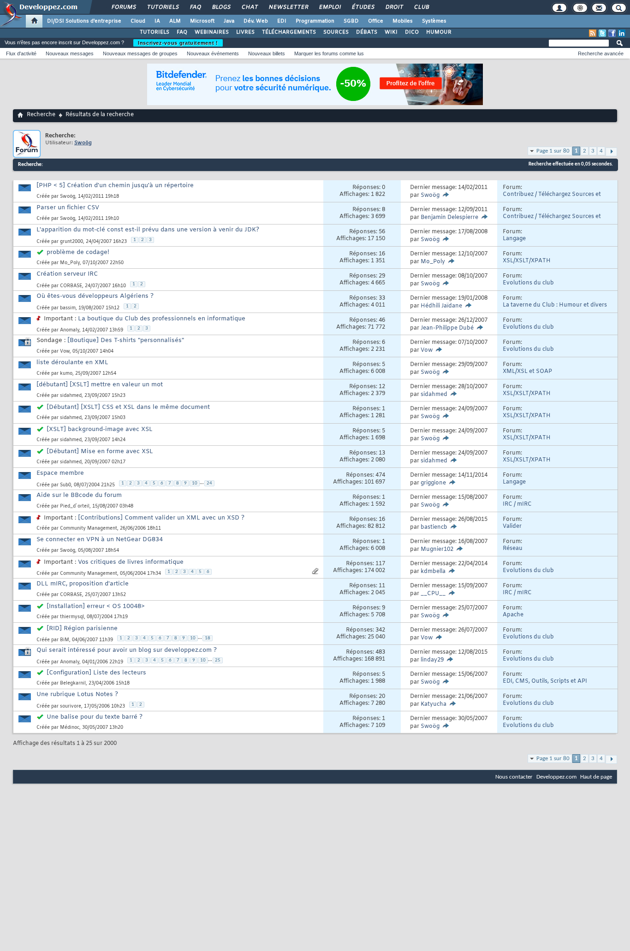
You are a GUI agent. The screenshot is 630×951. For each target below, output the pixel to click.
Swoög (67, 197)
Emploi (329, 7)
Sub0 (65, 485)
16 (382, 254)
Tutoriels (162, 7)
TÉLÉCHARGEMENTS (289, 32)
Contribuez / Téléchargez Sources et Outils (552, 198)
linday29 (432, 660)
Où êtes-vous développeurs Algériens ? (95, 296)
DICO (412, 32)
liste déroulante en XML (72, 362)
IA (157, 21)
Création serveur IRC (67, 274)
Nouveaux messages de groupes (140, 53)
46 (382, 320)
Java (229, 21)
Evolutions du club (528, 283)
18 (207, 638)
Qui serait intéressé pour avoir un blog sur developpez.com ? (126, 650)
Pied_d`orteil (74, 506)
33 (382, 298)
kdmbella (433, 571)
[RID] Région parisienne (82, 628)
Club (421, 7)
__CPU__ (433, 593)
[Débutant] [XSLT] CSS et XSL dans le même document (128, 407)
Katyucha (433, 704)
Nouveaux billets (266, 53)
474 (380, 475)
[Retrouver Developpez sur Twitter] (602, 33)
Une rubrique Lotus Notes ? (77, 694)
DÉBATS (366, 32)
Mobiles (402, 21)
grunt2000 (71, 242)
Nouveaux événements (213, 53)
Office (375, 21)
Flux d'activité (21, 53)
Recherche (41, 114)
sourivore (70, 706)
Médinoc (69, 728)
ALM (175, 21)
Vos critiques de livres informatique (131, 562)
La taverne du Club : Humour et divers (555, 305)
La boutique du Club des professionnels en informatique (161, 319)
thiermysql (72, 617)
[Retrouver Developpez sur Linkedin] (621, 33)
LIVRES (245, 32)
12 (382, 386)
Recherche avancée (601, 53)
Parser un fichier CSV (67, 208)
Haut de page (596, 777)
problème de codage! (78, 252)
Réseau (513, 548)
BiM (64, 640)
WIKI (391, 32)
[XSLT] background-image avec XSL (100, 429)
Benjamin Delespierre (449, 217)
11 (382, 586)
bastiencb (434, 527)
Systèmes (434, 21)
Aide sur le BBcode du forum (79, 495)
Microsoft (202, 21)
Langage (514, 238)
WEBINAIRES (212, 32)
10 (194, 483)
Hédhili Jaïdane (441, 306)
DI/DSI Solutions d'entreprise (84, 21)
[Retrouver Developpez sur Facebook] (612, 33)
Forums (123, 7)
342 (380, 630)
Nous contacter (514, 777)
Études (363, 7)
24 (209, 483)
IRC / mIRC (517, 504)
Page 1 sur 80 (553, 151)
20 (382, 696)
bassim (68, 308)
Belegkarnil (73, 683)
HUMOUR (439, 32)
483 (380, 652)
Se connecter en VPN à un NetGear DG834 (99, 539)
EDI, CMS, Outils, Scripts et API (545, 681)
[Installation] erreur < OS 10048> (96, 606)
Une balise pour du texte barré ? (95, 717)
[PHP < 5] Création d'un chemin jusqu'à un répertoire (115, 185)
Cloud (138, 21)
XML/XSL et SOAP (527, 371)
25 (217, 660)
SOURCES (336, 32)
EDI (281, 21)
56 (382, 232)
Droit (394, 7)
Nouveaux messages (70, 53)
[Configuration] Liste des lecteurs (96, 673)
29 (382, 276)
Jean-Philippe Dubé (447, 328)
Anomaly (69, 330)
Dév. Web (256, 21)
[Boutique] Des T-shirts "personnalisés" (125, 340)
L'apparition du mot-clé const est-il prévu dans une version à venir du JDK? (147, 230)
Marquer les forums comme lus (329, 53)
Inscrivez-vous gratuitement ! (178, 43)
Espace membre (60, 473)
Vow (65, 351)
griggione (433, 483)
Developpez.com (556, 777)
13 (382, 453)
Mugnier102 (437, 549)
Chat (249, 7)
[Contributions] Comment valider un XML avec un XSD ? (161, 518)
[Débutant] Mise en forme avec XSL (100, 451)
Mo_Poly (70, 263)
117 (380, 563)
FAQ (195, 7)
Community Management (88, 529)
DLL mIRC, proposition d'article (82, 584)
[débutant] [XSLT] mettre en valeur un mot (99, 385)
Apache (513, 615)
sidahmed (71, 396)
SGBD (351, 21)
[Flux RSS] (592, 33)
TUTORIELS (154, 32)
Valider (512, 526)
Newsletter (288, 7)
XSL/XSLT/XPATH (527, 261)
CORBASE (71, 286)
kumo (66, 374)
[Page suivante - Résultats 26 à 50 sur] (611, 152)
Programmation (315, 21)
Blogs (221, 7)
